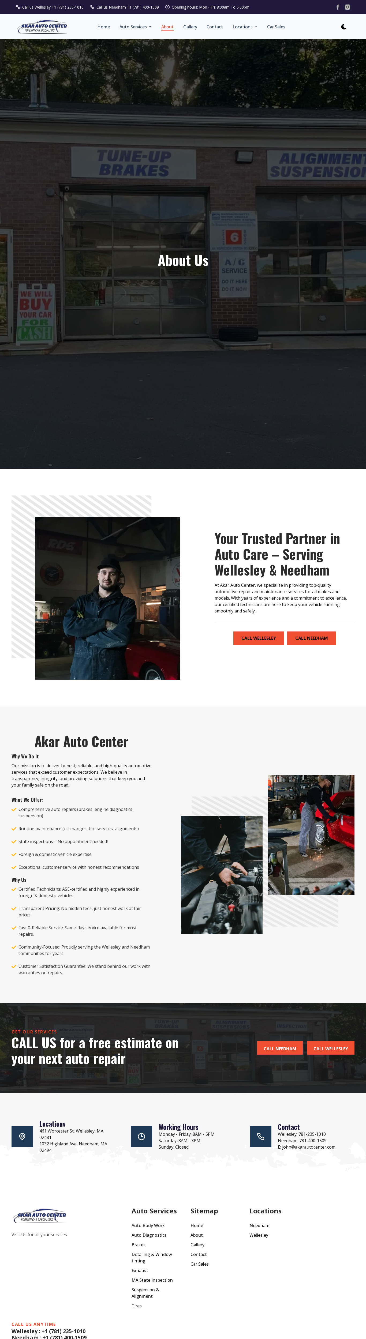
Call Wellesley (258, 638)
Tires (137, 1306)
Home (103, 27)
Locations (243, 27)
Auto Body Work (148, 1225)
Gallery (190, 27)
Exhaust (140, 1270)
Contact (215, 27)
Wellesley (258, 1235)
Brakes (138, 1245)
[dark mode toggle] (343, 26)
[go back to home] (40, 1216)
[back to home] (42, 26)
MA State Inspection (152, 1280)
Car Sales (276, 27)
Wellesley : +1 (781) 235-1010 (48, 1331)
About (167, 27)
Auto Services (133, 27)
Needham (259, 1225)
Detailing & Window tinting (152, 1257)
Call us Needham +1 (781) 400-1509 (127, 7)
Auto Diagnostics (149, 1235)
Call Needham (311, 638)
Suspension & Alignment (145, 1293)
